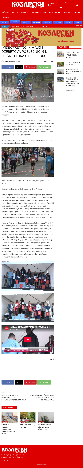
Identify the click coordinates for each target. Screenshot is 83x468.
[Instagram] (66, 2)
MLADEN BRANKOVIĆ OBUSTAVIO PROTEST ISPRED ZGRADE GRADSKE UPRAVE (42, 397)
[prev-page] (3, 438)
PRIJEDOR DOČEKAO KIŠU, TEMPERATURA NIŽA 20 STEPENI (44, 427)
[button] (76, 4)
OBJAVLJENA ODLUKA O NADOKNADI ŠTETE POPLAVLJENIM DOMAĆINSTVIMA (14, 397)
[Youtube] (61, 7)
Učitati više (68, 91)
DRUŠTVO (23, 422)
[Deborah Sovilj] (3, 61)
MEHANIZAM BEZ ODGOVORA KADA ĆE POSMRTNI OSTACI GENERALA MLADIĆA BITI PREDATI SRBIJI (73, 81)
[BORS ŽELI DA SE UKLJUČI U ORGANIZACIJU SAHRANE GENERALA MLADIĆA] (10, 417)
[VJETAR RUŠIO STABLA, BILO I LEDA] (28, 417)
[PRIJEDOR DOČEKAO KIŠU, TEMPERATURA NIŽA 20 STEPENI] (46, 417)
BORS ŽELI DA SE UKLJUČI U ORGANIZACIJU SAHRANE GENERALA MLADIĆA (8, 429)
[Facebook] (61, 2)
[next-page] (6, 438)
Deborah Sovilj (9, 61)
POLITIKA (4, 422)
